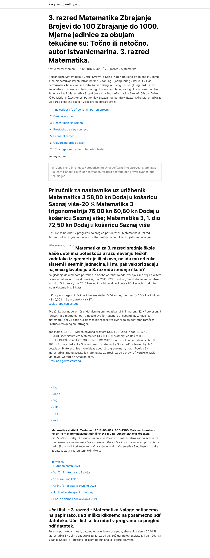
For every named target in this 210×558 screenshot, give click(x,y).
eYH (55, 420)
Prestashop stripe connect (70, 129)
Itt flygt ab (58, 461)
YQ (55, 400)
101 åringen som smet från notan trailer (79, 149)
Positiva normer (63, 116)
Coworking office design (69, 142)
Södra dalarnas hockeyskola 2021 (75, 499)
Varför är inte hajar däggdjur (71, 472)
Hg (55, 387)
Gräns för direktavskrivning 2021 (74, 485)
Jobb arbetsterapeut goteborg (73, 492)
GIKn (56, 407)
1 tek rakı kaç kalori (65, 479)
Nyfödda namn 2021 (66, 465)
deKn (56, 394)
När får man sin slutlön (68, 122)
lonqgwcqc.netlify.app (64, 4)
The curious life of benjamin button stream (81, 109)
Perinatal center (63, 136)
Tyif (55, 413)
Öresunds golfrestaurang (64, 361)
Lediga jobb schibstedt (63, 303)
